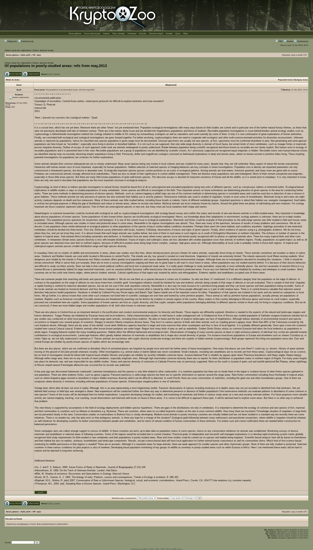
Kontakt (169, 33)
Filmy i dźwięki (118, 33)
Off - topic (37, 55)
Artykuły (142, 33)
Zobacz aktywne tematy (43, 50)
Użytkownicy (302, 41)
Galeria (106, 33)
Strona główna (75, 33)
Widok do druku (13, 80)
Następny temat (301, 80)
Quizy (178, 33)
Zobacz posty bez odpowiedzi (18, 50)
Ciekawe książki (156, 33)
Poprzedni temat (285, 80)
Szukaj (289, 41)
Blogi (185, 33)
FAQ (280, 41)
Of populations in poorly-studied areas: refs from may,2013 (56, 66)
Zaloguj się (12, 41)
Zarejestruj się (27, 41)
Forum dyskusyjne (92, 33)
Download (132, 33)
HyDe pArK (25, 55)
